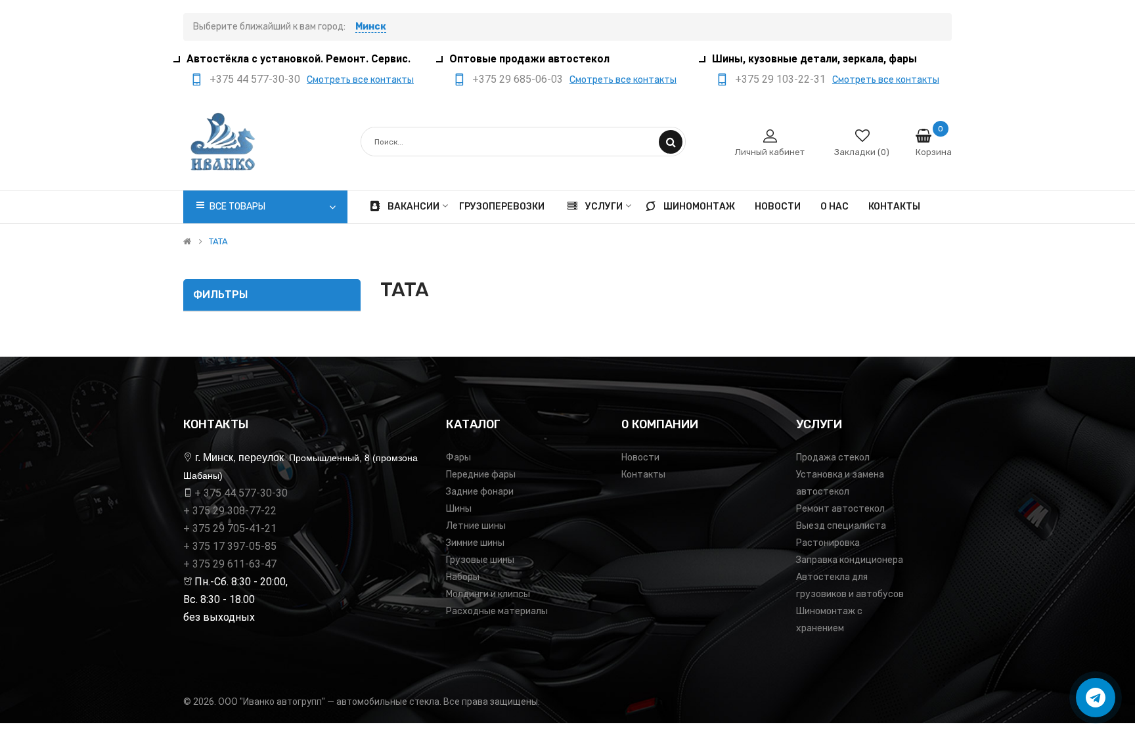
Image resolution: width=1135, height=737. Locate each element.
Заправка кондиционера (849, 560)
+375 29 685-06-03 (517, 79)
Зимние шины (475, 542)
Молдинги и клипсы (488, 594)
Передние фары (481, 474)
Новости (640, 457)
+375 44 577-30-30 (255, 79)
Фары (458, 457)
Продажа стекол (833, 457)
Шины (459, 508)
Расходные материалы (497, 611)
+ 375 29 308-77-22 (230, 510)
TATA (218, 241)
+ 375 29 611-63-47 (230, 564)
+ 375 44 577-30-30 (241, 493)
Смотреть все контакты (360, 79)
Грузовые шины (480, 560)
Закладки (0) (861, 152)
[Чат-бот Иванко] (1095, 697)
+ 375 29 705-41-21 (230, 528)
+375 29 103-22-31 (780, 79)
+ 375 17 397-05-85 (230, 546)
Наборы (462, 577)
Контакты (643, 474)
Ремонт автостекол (840, 508)
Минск (370, 26)
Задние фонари (480, 491)
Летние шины (476, 525)
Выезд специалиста (841, 525)
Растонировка (828, 542)
